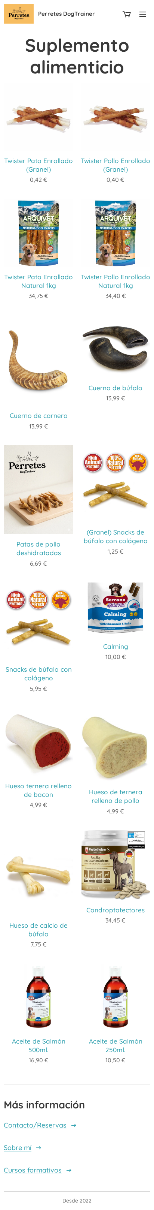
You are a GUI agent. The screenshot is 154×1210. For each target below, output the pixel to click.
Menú (142, 13)
